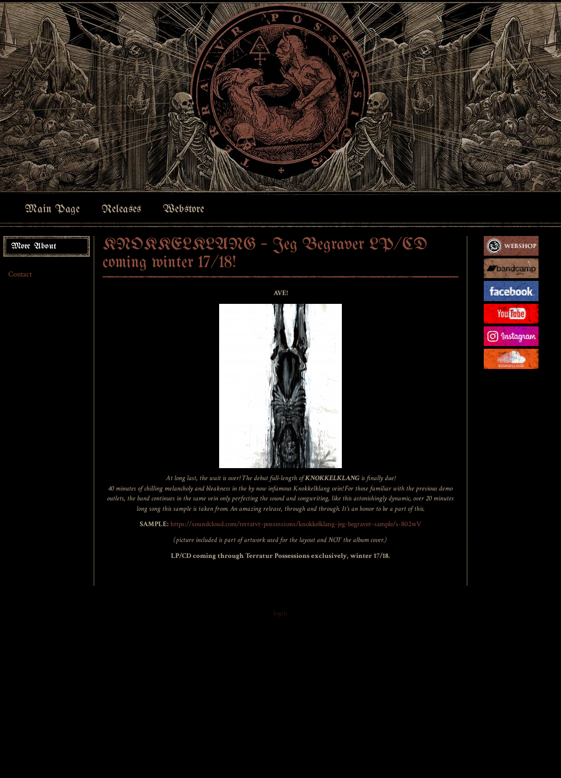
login (280, 613)
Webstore (183, 209)
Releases (121, 209)
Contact (20, 274)
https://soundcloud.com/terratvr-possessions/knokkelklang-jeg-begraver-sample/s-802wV (295, 524)
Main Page (52, 209)
